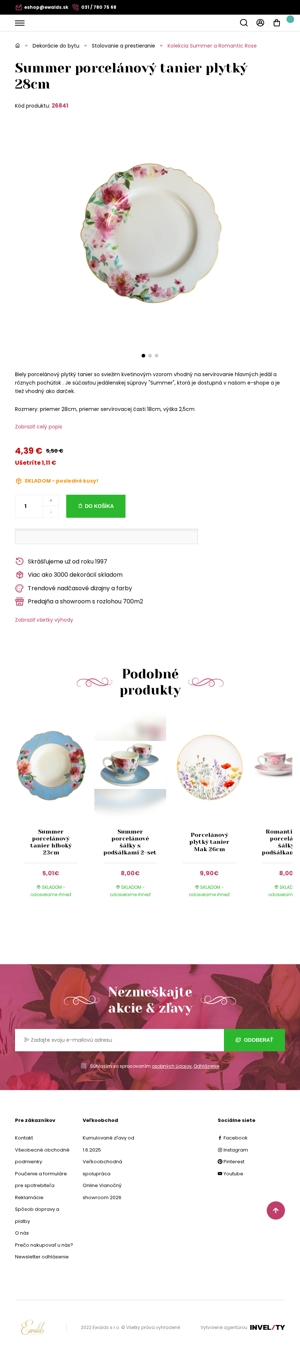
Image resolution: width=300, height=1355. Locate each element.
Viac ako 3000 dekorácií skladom (75, 574)
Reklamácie (29, 1197)
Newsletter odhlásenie (42, 1256)
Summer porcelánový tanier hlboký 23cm (51, 842)
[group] (54, 811)
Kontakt (24, 1137)
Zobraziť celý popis (38, 426)
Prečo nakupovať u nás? (44, 1245)
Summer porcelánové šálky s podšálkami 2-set (130, 842)
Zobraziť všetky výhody (44, 620)
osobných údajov (172, 1066)
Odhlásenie (206, 1066)
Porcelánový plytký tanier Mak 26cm (209, 841)
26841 (60, 105)
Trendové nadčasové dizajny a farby (80, 588)
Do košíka (99, 506)
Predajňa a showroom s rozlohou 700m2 (85, 601)
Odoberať (258, 1040)
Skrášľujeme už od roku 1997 (67, 561)
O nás (22, 1232)
